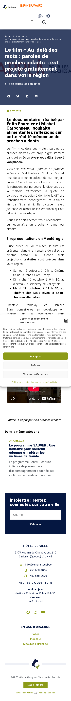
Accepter (35, 356)
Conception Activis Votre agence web (35, 693)
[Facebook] (28, 612)
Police (35, 634)
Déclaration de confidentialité (44, 382)
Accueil (8, 36)
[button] (66, 320)
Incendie (35, 639)
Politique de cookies (21, 382)
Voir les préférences (35, 374)
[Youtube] (43, 612)
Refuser (35, 365)
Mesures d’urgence (35, 644)
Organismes (21, 36)
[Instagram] (35, 612)
